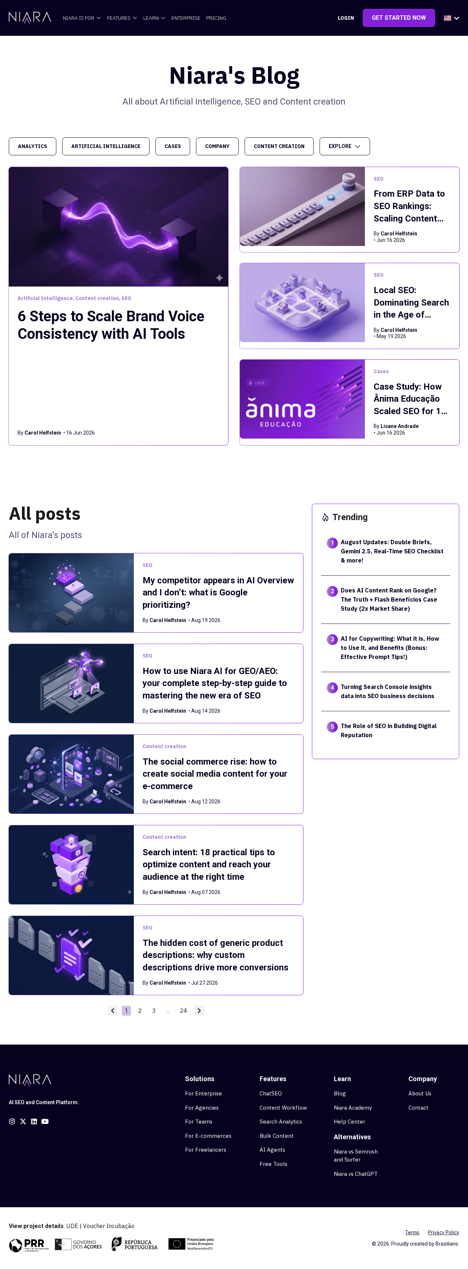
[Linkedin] (34, 1121)
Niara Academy (353, 1107)
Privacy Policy (443, 1232)
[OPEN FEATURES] (134, 18)
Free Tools (273, 1163)
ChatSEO (271, 1093)
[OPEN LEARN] (163, 18)
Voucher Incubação (109, 1226)
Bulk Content (277, 1135)
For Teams (198, 1121)
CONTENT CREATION (279, 146)
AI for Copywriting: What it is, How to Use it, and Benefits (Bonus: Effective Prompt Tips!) (390, 647)
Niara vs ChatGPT (356, 1173)
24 (185, 1009)
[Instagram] (12, 1121)
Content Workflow (283, 1107)
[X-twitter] (23, 1121)
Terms (412, 1232)
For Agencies (202, 1107)
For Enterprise (203, 1093)
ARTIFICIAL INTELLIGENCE (105, 146)
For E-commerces (208, 1135)
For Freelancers (205, 1149)
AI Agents (272, 1149)
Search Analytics (281, 1121)
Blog (340, 1093)
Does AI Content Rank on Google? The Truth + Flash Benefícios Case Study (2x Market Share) (389, 599)
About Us (419, 1093)
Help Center (349, 1121)
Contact (418, 1107)
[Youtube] (45, 1121)
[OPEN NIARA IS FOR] (98, 18)
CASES (173, 146)
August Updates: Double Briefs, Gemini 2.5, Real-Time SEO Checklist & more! (392, 551)
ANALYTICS (32, 146)
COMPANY (217, 146)
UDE (72, 1226)
